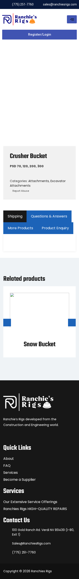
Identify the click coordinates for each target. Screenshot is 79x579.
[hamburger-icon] (72, 19)
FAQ (7, 465)
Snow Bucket (40, 344)
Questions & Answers (49, 216)
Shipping (15, 216)
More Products (20, 228)
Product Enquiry (55, 228)
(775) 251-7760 (24, 552)
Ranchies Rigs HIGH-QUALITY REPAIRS (35, 508)
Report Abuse (20, 191)
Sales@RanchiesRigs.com (31, 543)
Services (10, 472)
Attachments (38, 181)
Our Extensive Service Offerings (30, 501)
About (8, 458)
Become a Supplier (19, 479)
